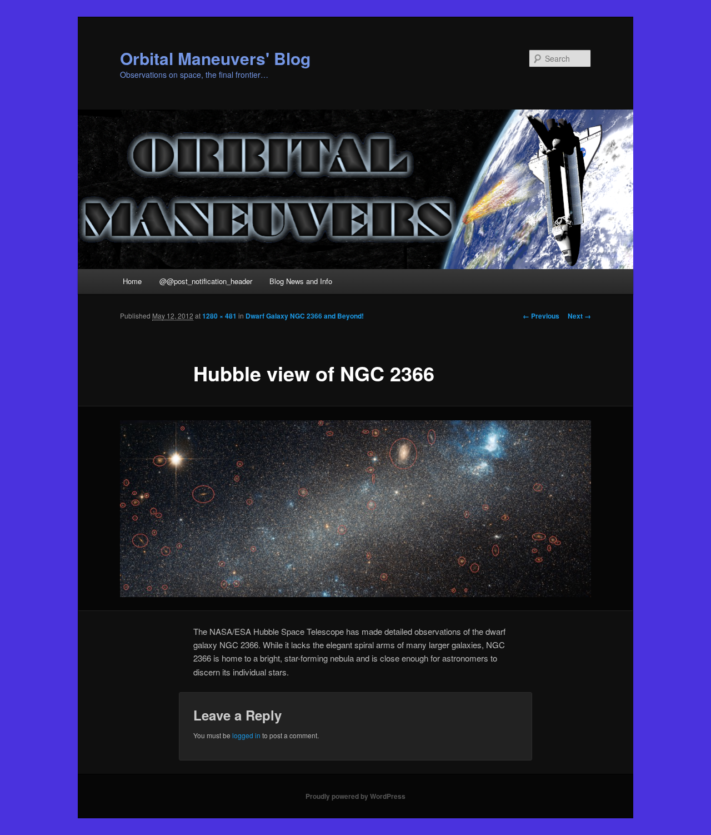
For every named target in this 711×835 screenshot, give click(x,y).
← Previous (541, 316)
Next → (579, 316)
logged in (246, 735)
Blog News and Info (300, 281)
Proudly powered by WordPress (355, 796)
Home (132, 281)
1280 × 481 (219, 316)
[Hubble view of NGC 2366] (355, 508)
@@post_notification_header (205, 281)
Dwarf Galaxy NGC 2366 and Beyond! (305, 316)
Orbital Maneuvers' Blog (215, 58)
